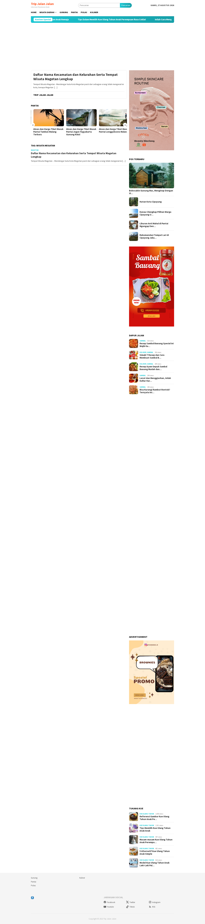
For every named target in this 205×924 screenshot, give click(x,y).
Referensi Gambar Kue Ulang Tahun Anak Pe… (154, 818)
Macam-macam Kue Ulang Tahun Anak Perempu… (156, 841)
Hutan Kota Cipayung (151, 201)
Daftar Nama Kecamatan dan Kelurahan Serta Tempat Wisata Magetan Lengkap (75, 77)
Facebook (111, 902)
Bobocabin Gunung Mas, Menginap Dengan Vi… (151, 192)
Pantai (33, 881)
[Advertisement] (102, 47)
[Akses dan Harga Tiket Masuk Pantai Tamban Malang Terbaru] (46, 117)
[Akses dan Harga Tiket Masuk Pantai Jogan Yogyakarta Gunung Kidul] (79, 117)
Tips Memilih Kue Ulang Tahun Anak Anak (155, 829)
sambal (143, 341)
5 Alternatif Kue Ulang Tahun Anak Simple (155, 852)
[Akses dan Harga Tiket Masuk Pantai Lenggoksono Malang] (111, 117)
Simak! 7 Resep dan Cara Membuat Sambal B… (152, 356)
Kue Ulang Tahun (147, 814)
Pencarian (125, 5)
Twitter (132, 902)
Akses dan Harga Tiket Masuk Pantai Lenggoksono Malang (111, 130)
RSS (153, 907)
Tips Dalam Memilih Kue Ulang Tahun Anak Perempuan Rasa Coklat (95, 19)
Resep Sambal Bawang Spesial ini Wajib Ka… (157, 345)
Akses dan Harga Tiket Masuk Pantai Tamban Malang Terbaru (46, 132)
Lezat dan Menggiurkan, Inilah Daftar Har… (155, 379)
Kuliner (143, 352)
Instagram (156, 902)
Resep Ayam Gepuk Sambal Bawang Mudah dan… (153, 368)
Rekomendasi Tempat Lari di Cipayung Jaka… (154, 236)
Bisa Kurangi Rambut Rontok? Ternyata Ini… (155, 391)
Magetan (35, 150)
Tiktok (132, 907)
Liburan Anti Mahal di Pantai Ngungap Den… (154, 225)
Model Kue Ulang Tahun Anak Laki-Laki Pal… (154, 864)
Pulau (33, 885)
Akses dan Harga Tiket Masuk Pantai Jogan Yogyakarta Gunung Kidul (79, 132)
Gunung (34, 878)
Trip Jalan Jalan (42, 4)
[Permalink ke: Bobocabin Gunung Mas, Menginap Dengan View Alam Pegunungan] (151, 175)
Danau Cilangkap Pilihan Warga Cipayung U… (155, 213)
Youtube (110, 907)
